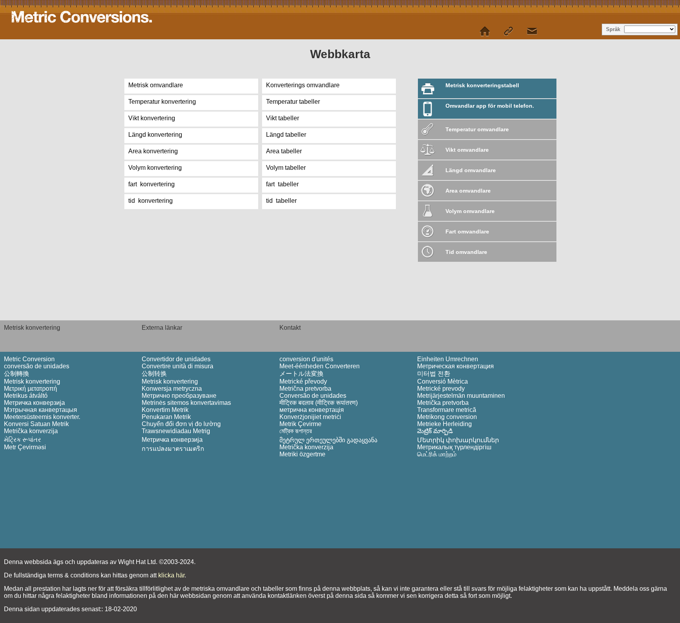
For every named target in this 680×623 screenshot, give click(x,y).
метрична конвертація (311, 409)
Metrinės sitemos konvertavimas (186, 402)
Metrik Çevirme (300, 424)
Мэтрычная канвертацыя (40, 409)
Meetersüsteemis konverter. (42, 416)
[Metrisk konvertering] (485, 31)
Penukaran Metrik (166, 416)
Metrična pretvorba (305, 388)
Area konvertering (153, 151)
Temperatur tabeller (293, 101)
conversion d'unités (306, 359)
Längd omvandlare (470, 170)
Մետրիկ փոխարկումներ (458, 440)
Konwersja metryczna (172, 388)
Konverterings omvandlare (303, 85)
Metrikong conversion (447, 416)
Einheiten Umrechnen (447, 359)
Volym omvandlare (470, 211)
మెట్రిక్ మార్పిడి (435, 431)
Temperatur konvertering (162, 101)
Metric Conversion (29, 359)
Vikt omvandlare (467, 150)
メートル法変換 (301, 373)
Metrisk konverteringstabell (482, 85)
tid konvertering (150, 200)
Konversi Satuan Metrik (36, 424)
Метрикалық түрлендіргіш (454, 447)
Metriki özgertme (302, 454)
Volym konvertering (155, 167)
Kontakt (290, 327)
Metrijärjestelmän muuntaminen (461, 395)
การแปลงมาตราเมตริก (173, 448)
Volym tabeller (286, 167)
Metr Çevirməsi (25, 447)
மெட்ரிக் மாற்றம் (436, 454)
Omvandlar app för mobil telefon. (489, 106)
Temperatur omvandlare (477, 129)
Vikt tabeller (282, 118)
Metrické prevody (441, 388)
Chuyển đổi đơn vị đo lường (181, 424)
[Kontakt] (532, 31)
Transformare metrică (446, 409)
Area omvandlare (468, 190)
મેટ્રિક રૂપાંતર (22, 439)
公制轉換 (16, 373)
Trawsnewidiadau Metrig (176, 431)
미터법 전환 (433, 373)
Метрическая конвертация (455, 366)
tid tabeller (281, 200)
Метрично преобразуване (179, 395)
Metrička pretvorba (443, 402)
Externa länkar (162, 327)
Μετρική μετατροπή (30, 388)
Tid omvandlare (466, 252)
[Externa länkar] (508, 31)
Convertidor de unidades (176, 359)
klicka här (171, 575)
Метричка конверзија (34, 402)
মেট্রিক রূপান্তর (295, 431)
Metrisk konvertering (32, 327)
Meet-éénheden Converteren (319, 366)
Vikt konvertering (151, 118)
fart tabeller (282, 184)
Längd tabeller (286, 134)
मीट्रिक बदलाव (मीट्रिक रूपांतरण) (318, 402)
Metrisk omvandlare (155, 85)
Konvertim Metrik (165, 409)
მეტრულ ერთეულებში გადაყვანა (328, 440)
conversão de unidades (36, 366)
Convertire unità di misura (177, 366)
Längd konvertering (155, 134)
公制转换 (154, 373)
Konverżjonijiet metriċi (310, 416)
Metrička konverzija (31, 431)
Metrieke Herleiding (444, 424)
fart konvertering (151, 184)
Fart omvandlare (467, 231)
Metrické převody (303, 381)
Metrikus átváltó (26, 395)
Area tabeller (284, 151)
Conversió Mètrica (442, 381)
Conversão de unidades (312, 395)
